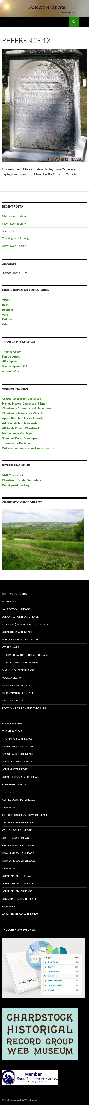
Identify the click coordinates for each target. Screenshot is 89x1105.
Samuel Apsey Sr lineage (18, 746)
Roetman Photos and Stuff (20, 639)
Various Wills (10, 371)
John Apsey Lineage (15, 769)
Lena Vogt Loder (13, 700)
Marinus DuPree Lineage (18, 670)
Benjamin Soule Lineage (18, 845)
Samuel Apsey (11, 356)
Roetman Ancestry (15, 593)
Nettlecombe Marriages (17, 433)
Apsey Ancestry (12, 723)
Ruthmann (9, 601)
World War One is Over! (22, 662)
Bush (5, 304)
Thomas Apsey (11, 351)
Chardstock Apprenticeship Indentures (27, 408)
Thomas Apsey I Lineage (17, 738)
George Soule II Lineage (18, 822)
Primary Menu (84, 22)
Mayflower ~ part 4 (14, 246)
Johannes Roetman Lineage (20, 616)
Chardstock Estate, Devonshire (21, 480)
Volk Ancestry (12, 677)
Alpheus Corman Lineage (18, 799)
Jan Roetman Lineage (16, 609)
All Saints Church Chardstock (21, 428)
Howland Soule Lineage (18, 853)
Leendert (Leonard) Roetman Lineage (27, 624)
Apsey (6, 299)
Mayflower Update (14, 216)
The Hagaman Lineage (16, 238)
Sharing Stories (11, 231)
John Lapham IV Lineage (17, 883)
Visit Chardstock (13, 475)
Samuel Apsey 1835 (14, 366)
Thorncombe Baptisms (16, 443)
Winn (5, 324)
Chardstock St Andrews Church (22, 413)
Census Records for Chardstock (22, 398)
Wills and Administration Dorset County (28, 448)
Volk (5, 314)
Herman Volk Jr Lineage (18, 692)
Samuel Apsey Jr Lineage (18, 753)
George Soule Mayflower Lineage (25, 814)
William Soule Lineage (17, 830)
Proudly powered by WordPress (19, 1099)
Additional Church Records (19, 423)
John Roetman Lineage (17, 631)
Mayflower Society (14, 223)
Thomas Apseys (12, 731)
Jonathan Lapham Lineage (19, 898)
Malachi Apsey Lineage (17, 761)
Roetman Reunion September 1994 (24, 708)
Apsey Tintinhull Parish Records (22, 418)
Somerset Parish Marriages (19, 438)
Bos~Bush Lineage (14, 784)
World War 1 (10, 647)
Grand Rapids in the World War (27, 654)
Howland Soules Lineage (18, 860)
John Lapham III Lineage (17, 875)
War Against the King (15, 485)
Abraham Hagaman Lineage (20, 914)
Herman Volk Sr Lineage (18, 685)
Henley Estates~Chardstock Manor (24, 403)
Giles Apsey (9, 361)
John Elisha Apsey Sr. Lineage (21, 776)
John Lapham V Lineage (17, 891)
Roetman (8, 309)
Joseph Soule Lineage (16, 837)
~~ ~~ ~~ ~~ (8, 715)
